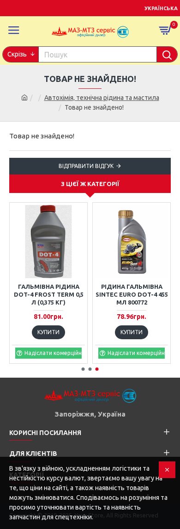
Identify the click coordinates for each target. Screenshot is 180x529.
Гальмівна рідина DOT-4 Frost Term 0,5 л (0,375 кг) (49, 294)
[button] (83, 369)
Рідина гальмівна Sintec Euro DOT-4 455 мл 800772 (132, 294)
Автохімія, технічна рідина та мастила (101, 97)
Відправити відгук (86, 166)
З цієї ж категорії (90, 183)
